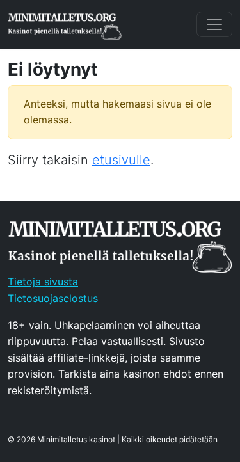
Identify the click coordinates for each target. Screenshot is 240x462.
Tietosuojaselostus (53, 298)
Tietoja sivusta (43, 281)
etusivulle (121, 160)
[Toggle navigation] (214, 24)
